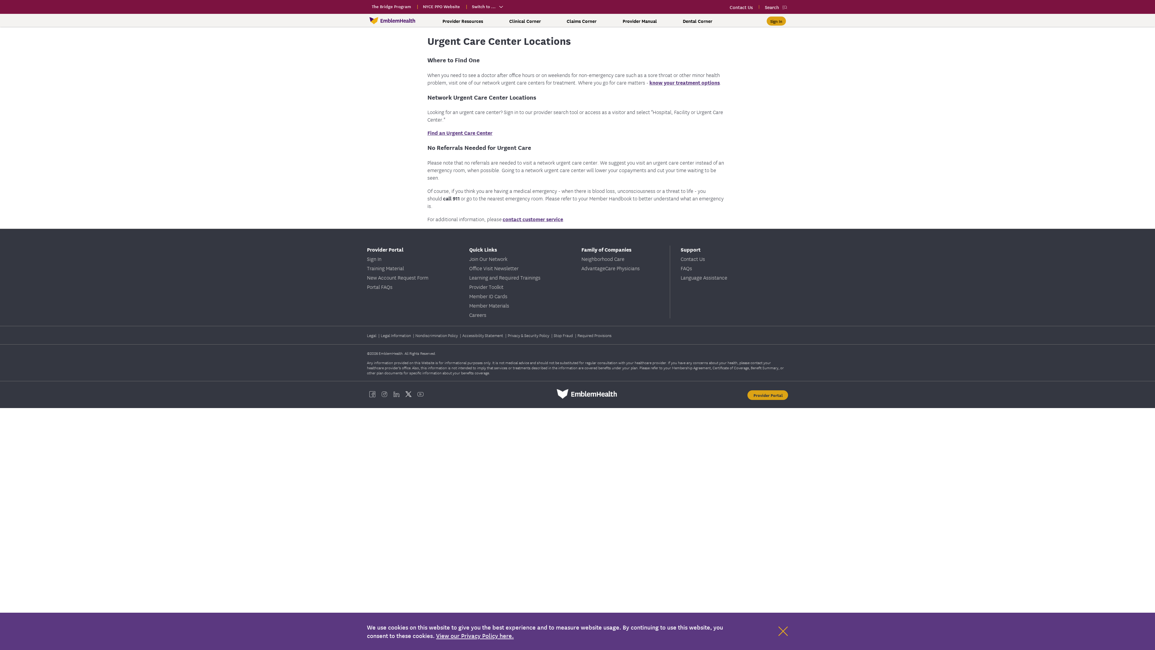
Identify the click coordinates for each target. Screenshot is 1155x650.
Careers (477, 314)
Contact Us (693, 258)
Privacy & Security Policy (529, 335)
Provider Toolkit (486, 286)
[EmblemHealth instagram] (384, 393)
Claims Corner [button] (581, 21)
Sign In (374, 258)
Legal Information (396, 335)
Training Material (385, 268)
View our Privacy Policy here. (475, 635)
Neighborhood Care (602, 258)
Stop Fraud (564, 335)
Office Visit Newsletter (494, 268)
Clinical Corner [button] (525, 21)
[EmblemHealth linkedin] (396, 393)
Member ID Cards (488, 296)
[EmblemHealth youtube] (420, 393)
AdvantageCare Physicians (610, 268)
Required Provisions (594, 335)
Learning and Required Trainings (505, 277)
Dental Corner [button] (697, 21)
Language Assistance (704, 277)
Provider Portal (768, 395)
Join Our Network (488, 258)
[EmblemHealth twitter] (408, 393)
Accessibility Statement (483, 335)
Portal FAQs (380, 286)
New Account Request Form (397, 277)
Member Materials (489, 305)
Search (772, 7)
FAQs (686, 268)
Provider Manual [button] (640, 21)
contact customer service (533, 219)
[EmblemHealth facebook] (372, 393)
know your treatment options (684, 82)
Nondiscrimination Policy (437, 335)
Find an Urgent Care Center (459, 132)
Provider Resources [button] (462, 21)
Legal (372, 335)
